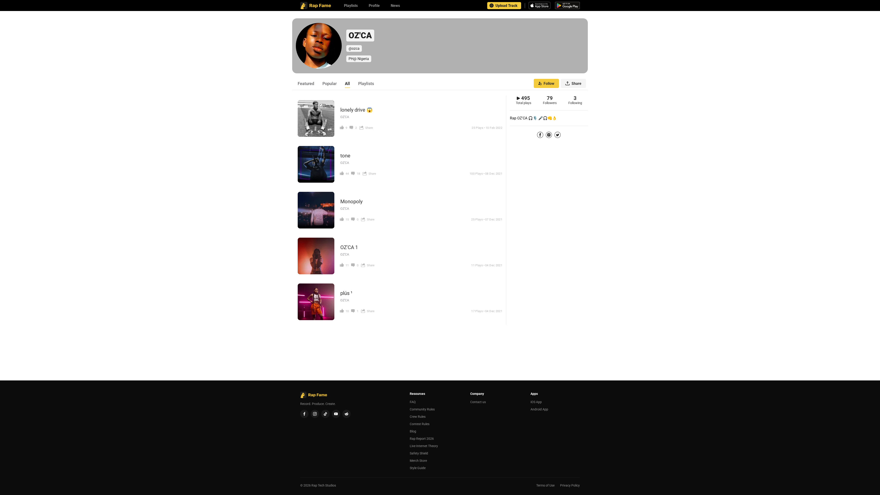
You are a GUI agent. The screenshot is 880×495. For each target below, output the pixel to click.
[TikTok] (325, 414)
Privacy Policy (570, 485)
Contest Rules (419, 424)
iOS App (536, 402)
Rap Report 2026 (422, 438)
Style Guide (418, 468)
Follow (549, 83)
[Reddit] (346, 414)
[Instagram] (549, 135)
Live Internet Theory (424, 446)
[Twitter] (557, 135)
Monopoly (351, 201)
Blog (413, 431)
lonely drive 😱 (356, 110)
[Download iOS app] (540, 5)
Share (576, 83)
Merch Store (418, 460)
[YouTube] (336, 414)
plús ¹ (346, 293)
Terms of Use (545, 485)
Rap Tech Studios (323, 485)
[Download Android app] (567, 5)
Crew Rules (418, 416)
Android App (539, 409)
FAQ (413, 402)
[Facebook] (540, 135)
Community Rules (422, 409)
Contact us (478, 402)
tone (345, 156)
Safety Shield (419, 453)
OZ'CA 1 (349, 247)
